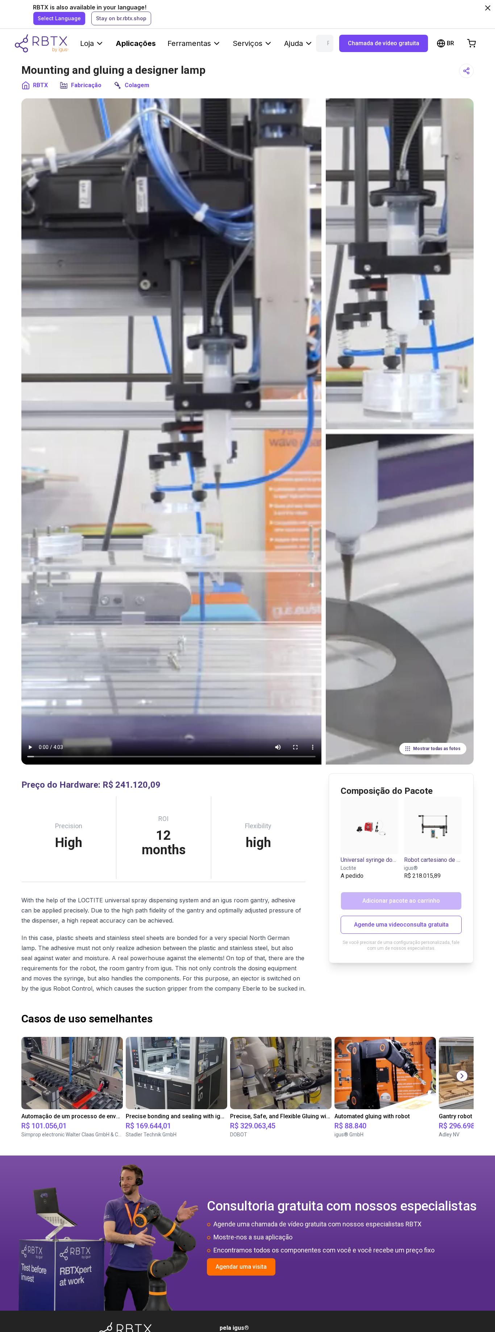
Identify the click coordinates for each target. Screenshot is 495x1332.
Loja (87, 43)
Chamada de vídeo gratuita (383, 43)
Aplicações (136, 43)
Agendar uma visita (241, 1266)
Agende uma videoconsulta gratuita (401, 924)
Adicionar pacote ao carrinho (401, 900)
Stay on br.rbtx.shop (121, 18)
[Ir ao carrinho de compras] (471, 43)
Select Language (59, 18)
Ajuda (293, 43)
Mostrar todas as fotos (437, 748)
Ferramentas (189, 43)
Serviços (247, 43)
